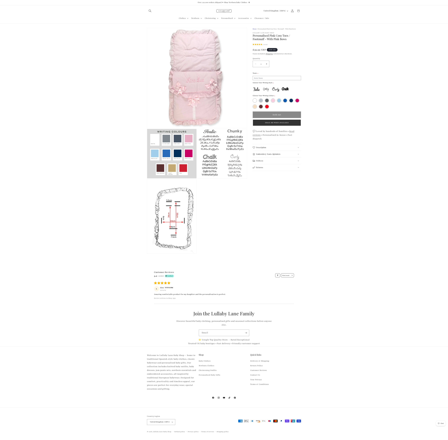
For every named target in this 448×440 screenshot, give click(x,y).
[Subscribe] (246, 333)
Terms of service (207, 432)
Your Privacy (256, 379)
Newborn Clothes (206, 365)
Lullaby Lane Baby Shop (162, 432)
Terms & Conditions (259, 384)
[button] (150, 11)
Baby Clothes (205, 361)
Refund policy (179, 432)
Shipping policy (223, 432)
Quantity (256, 58)
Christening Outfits (208, 370)
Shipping (269, 54)
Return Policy (256, 365)
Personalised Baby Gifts (209, 375)
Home (255, 29)
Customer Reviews (258, 370)
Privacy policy (193, 432)
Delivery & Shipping (259, 361)
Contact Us (255, 375)
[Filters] (277, 275)
